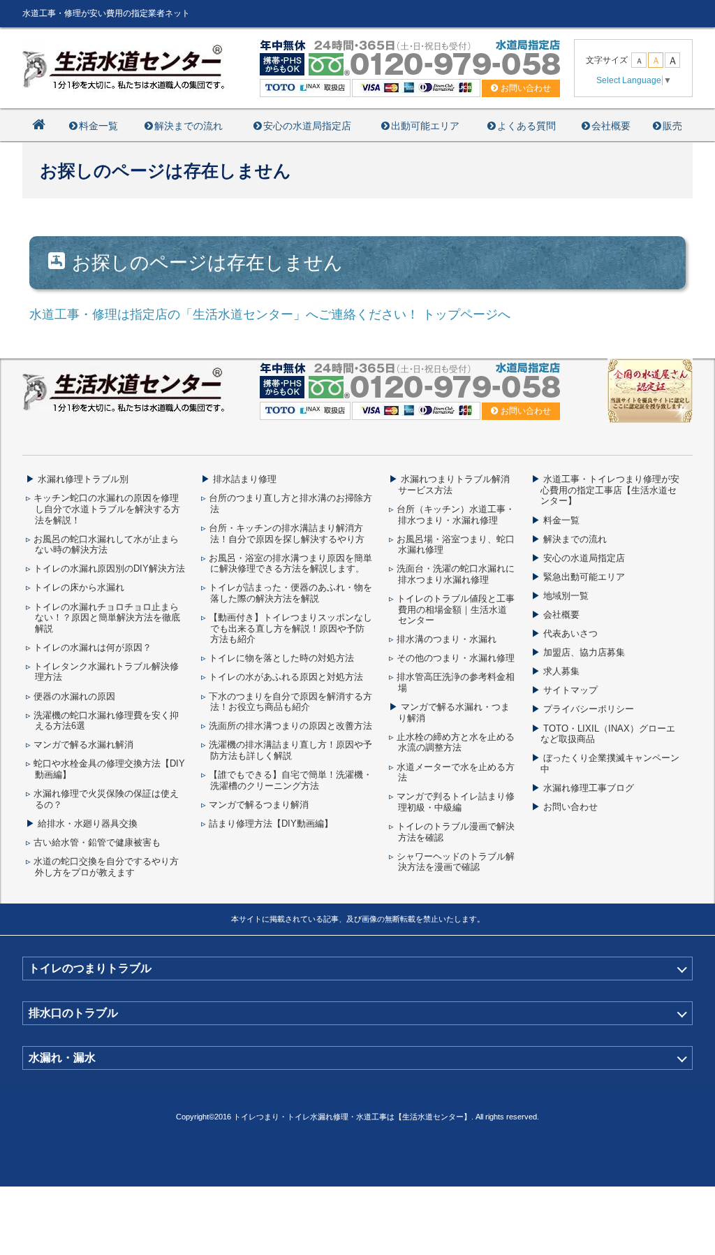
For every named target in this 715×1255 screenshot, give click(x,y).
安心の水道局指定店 (307, 125)
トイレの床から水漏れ (79, 587)
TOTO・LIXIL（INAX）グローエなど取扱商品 (607, 734)
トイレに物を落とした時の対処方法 (281, 658)
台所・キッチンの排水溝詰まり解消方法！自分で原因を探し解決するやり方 (286, 533)
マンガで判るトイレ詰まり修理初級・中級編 (456, 802)
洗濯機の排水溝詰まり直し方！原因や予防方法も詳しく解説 (290, 750)
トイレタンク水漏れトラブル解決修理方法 (106, 672)
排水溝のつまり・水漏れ (446, 639)
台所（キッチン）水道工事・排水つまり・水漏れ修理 (456, 514)
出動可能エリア (425, 125)
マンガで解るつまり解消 (259, 804)
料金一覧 (98, 125)
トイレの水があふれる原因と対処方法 (286, 677)
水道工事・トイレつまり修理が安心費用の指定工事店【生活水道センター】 (609, 490)
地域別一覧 (566, 595)
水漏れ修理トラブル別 (83, 479)
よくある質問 (526, 125)
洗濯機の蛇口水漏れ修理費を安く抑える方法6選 (106, 721)
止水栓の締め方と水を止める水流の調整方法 (456, 742)
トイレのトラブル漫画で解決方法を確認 (456, 832)
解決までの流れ (188, 125)
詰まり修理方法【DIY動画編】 (271, 823)
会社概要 (611, 125)
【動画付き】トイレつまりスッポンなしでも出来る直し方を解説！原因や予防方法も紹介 (290, 628)
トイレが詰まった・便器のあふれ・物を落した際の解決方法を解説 (290, 593)
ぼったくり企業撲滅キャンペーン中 (609, 763)
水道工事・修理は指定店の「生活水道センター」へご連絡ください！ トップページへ (269, 314)
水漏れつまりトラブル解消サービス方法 (454, 484)
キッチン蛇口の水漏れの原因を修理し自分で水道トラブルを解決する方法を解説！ (107, 509)
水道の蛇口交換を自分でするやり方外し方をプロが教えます (106, 867)
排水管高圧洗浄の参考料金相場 (456, 682)
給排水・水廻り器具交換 (88, 823)
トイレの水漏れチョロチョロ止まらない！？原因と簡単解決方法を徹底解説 (107, 618)
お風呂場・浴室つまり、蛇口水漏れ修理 (456, 545)
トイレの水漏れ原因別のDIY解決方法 (109, 568)
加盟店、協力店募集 (584, 652)
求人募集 (561, 671)
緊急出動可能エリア (584, 577)
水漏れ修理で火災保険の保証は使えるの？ (106, 799)
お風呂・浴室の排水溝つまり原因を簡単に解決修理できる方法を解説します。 (290, 563)
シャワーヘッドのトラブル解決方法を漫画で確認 (456, 862)
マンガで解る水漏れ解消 (83, 744)
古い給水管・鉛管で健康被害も (97, 842)
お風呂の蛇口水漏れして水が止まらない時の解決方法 (106, 545)
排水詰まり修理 (245, 479)
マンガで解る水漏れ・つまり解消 (454, 712)
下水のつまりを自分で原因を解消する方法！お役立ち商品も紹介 (290, 702)
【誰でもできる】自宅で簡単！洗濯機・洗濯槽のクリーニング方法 (290, 780)
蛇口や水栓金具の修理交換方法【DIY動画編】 (109, 769)
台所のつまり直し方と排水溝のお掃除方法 (290, 503)
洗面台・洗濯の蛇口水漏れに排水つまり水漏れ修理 (456, 574)
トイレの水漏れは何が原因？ (93, 647)
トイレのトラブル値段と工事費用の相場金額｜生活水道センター (456, 609)
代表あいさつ (570, 633)
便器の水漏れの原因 (74, 696)
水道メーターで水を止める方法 (456, 772)
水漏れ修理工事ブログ (588, 788)
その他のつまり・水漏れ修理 (456, 658)
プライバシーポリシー (588, 709)
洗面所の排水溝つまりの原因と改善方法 (290, 725)
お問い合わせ (570, 806)
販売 (672, 125)
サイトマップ (570, 690)
